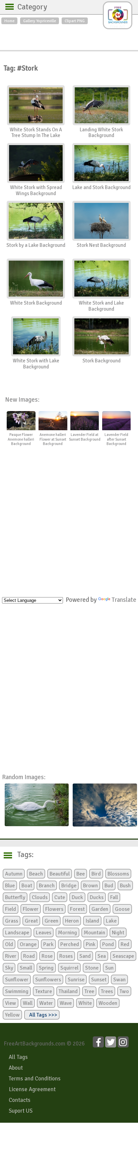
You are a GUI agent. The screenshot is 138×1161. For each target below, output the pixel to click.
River (10, 956)
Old (9, 944)
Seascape (123, 956)
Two (124, 991)
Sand (85, 956)
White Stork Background (36, 303)
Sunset (99, 979)
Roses (66, 956)
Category (29, 7)
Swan (119, 979)
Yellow (12, 1015)
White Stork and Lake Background (101, 306)
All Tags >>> (41, 1015)
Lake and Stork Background (101, 187)
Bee (80, 873)
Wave (66, 1003)
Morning (67, 932)
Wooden (107, 1003)
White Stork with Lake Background (36, 364)
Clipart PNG (75, 20)
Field (10, 909)
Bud (109, 885)
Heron (72, 921)
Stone (91, 968)
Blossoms (118, 873)
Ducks (97, 897)
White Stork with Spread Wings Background (36, 190)
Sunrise (76, 979)
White (85, 1003)
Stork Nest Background (101, 245)
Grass (11, 921)
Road (29, 956)
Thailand (68, 991)
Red (125, 944)
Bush (125, 885)
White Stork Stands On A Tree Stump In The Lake (36, 133)
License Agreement (32, 1089)
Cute (59, 897)
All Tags (18, 1057)
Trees (107, 991)
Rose (47, 956)
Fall (114, 897)
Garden (99, 909)
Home (9, 20)
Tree (89, 991)
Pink (90, 944)
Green (51, 921)
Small (26, 968)
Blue (10, 885)
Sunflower (16, 979)
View (10, 1003)
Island (92, 921)
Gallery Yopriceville (39, 20)
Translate (124, 600)
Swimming (16, 991)
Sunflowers (48, 979)
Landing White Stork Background (101, 133)
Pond (108, 944)
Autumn (13, 873)
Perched (69, 944)
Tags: (21, 854)
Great (31, 921)
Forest (77, 909)
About (16, 1067)
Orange (28, 944)
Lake (111, 921)
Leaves (43, 932)
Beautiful (60, 873)
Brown (90, 885)
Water (46, 1003)
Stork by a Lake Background (35, 245)
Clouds (40, 897)
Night (118, 932)
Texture (43, 991)
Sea (101, 956)
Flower (31, 909)
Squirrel (69, 968)
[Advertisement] (69, 35)
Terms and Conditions (35, 1078)
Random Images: (24, 777)
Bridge (68, 885)
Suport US (20, 1110)
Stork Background (101, 361)
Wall (27, 1003)
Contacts (19, 1100)
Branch (47, 885)
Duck (77, 897)
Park (48, 944)
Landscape (17, 932)
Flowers (54, 909)
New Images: (22, 399)
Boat (26, 885)
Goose (122, 909)
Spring (46, 968)
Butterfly (15, 897)
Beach (36, 873)
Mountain (94, 932)
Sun (109, 968)
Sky (9, 968)
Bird (96, 873)
